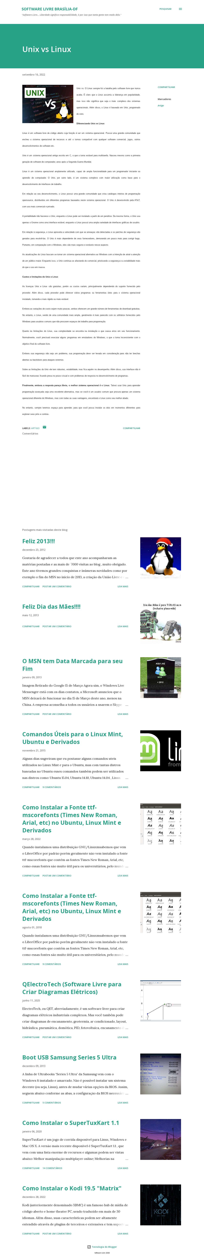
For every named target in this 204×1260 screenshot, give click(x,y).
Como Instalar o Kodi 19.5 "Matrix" (71, 1188)
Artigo (161, 105)
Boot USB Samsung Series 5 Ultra (69, 1057)
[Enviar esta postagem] (44, 428)
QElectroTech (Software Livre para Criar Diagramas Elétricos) (71, 988)
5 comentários (52, 1102)
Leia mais (123, 586)
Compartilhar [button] (166, 87)
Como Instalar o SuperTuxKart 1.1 (70, 1123)
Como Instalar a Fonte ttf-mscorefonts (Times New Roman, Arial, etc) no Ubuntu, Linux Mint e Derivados (71, 818)
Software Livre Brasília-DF (50, 8)
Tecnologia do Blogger (104, 1246)
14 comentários (52, 1168)
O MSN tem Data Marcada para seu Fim (72, 665)
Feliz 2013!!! (38, 541)
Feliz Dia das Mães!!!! (51, 606)
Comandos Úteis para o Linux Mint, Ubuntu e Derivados (72, 738)
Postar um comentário (57, 586)
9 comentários (52, 787)
